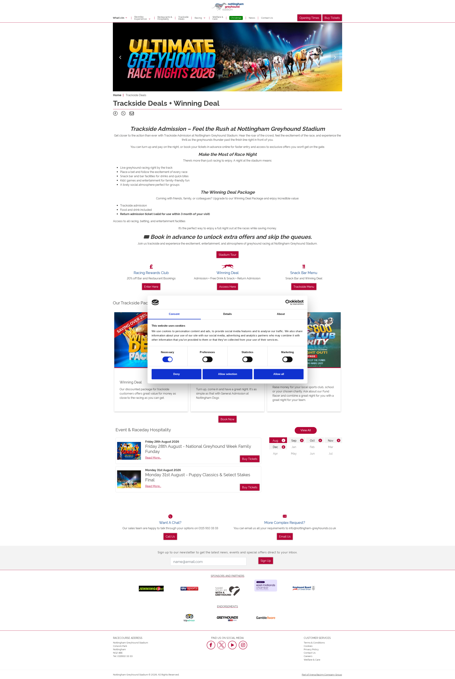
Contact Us (267, 17)
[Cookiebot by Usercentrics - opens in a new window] (288, 302)
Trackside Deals (183, 17)
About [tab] (281, 314)
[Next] (335, 57)
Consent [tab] (174, 314)
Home (117, 95)
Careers (308, 655)
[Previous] (120, 57)
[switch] (207, 359)
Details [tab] (227, 314)
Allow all (278, 374)
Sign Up (266, 560)
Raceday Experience (140, 17)
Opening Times (309, 18)
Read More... (153, 457)
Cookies (308, 645)
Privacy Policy (311, 649)
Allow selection (227, 374)
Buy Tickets (332, 18)
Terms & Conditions (314, 642)
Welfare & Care (217, 17)
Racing (198, 17)
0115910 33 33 (125, 655)
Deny (176, 374)
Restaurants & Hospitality (164, 17)
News (252, 17)
